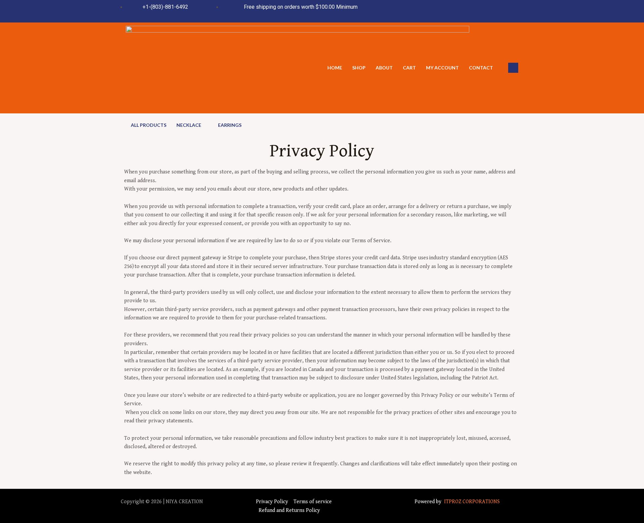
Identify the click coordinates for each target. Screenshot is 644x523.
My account (442, 67)
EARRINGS (229, 125)
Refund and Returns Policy (289, 510)
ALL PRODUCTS (148, 125)
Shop (359, 67)
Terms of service (312, 502)
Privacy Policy (272, 502)
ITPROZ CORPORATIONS (471, 502)
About (384, 67)
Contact (481, 67)
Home (334, 67)
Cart (409, 67)
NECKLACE (188, 125)
